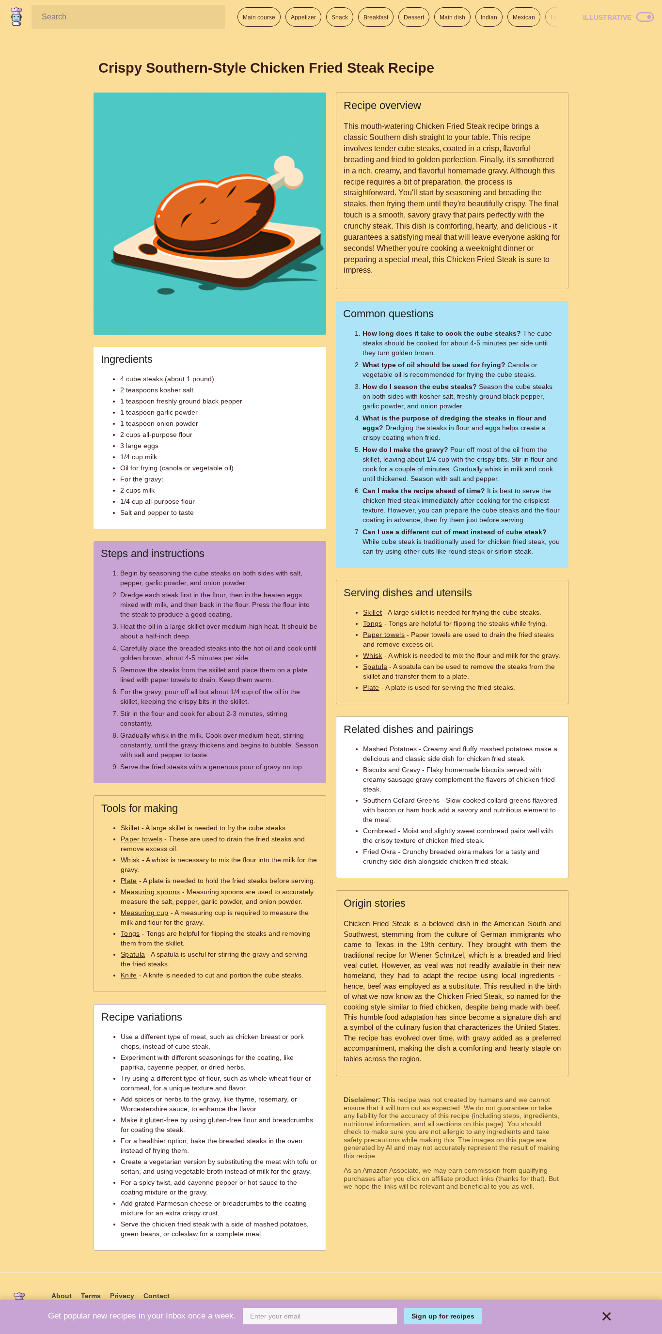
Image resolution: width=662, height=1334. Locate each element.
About (61, 1296)
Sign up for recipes (442, 1316)
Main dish (452, 17)
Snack (339, 17)
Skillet (130, 828)
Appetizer (303, 17)
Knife (129, 975)
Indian (489, 17)
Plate (129, 880)
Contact (156, 1296)
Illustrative (607, 17)
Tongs (130, 933)
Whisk (130, 860)
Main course (259, 17)
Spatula (133, 954)
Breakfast (375, 17)
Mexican (524, 17)
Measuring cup (145, 912)
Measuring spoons (150, 892)
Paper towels (141, 839)
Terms (91, 1296)
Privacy (122, 1296)
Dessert (414, 17)
